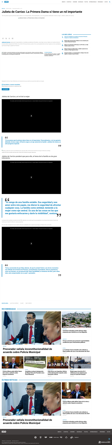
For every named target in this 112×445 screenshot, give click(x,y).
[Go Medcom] (56, 438)
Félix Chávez (64, 415)
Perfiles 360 (8, 8)
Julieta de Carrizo (14, 303)
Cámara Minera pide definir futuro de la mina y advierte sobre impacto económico (12, 373)
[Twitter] (6, 38)
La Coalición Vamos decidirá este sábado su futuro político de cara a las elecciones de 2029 (76, 350)
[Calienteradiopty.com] (66, 438)
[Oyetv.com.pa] (45, 438)
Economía (75, 1)
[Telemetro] (35, 438)
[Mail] (12, 38)
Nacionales (80, 1)
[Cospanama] (50, 438)
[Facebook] (3, 38)
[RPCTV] (40, 438)
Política (86, 1)
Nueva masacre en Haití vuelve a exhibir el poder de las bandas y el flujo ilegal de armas (76, 49)
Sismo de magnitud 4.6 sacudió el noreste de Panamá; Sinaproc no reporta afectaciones (75, 37)
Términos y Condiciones (6, 440)
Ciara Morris (4, 376)
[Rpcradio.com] (61, 438)
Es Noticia (69, 1)
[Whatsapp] (9, 38)
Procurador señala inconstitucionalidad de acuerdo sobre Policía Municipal (27, 350)
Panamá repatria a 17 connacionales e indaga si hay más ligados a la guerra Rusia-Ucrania (76, 53)
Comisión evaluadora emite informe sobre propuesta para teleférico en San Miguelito (75, 331)
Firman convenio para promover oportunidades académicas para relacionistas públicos (76, 341)
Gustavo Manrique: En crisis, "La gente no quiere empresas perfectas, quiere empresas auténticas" (52, 54)
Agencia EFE (49, 376)
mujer (21, 303)
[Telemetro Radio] (71, 438)
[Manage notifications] (109, 439)
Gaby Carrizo (29, 303)
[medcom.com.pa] (76, 438)
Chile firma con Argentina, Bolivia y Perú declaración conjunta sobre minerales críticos (57, 373)
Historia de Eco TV (15, 440)
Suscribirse (5, 89)
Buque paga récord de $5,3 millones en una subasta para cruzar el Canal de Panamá (78, 373)
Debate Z (64, 1)
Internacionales (93, 1)
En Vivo (106, 1)
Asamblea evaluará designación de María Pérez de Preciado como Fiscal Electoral (34, 373)
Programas (100, 1)
